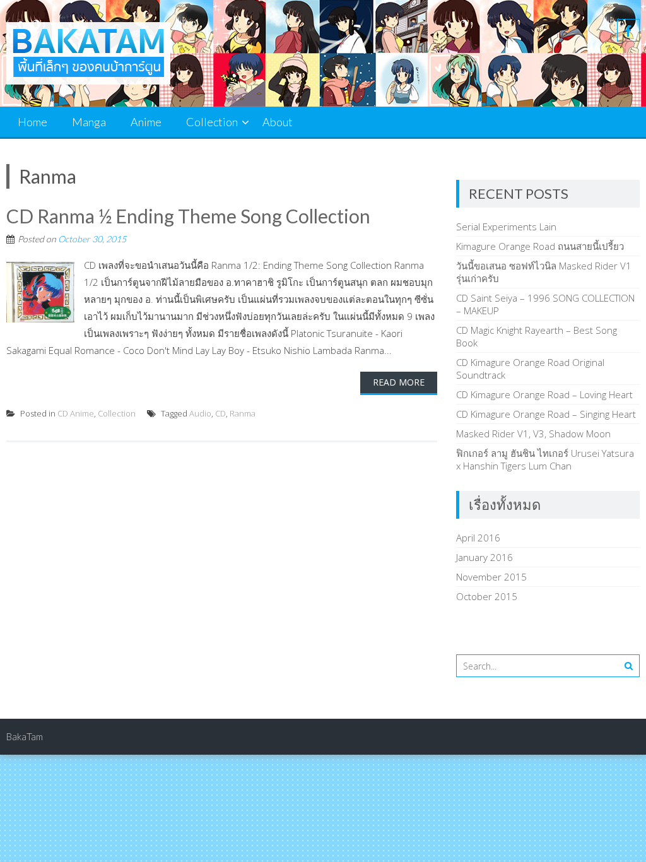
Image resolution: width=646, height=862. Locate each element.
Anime (146, 122)
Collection (212, 122)
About (277, 122)
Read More (399, 382)
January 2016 (484, 557)
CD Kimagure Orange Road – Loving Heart (544, 394)
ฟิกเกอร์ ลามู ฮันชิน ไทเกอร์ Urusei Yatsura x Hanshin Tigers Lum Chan (545, 459)
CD (220, 413)
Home (32, 122)
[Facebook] (628, 30)
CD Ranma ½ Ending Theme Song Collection (188, 215)
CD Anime (75, 413)
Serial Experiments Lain (506, 226)
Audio (200, 413)
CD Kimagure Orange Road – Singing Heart (546, 414)
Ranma (242, 413)
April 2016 (478, 537)
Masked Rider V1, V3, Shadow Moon (533, 433)
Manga (89, 122)
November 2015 (491, 576)
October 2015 (486, 596)
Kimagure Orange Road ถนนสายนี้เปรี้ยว (540, 246)
